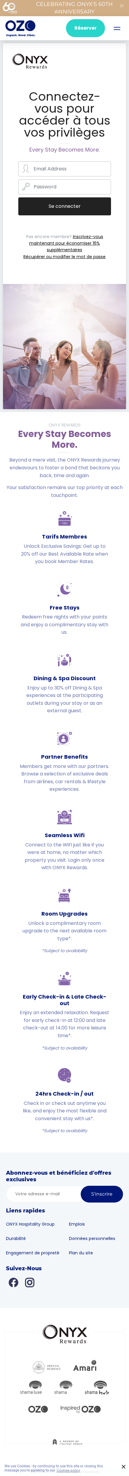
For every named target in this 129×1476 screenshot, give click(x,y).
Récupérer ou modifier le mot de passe (64, 257)
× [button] (123, 1466)
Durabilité (16, 1238)
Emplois (77, 1224)
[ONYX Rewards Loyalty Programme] (30, 68)
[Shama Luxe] (31, 1387)
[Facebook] (13, 1282)
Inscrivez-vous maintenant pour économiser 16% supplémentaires (66, 243)
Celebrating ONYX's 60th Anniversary (74, 8)
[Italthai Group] (67, 1446)
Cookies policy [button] (68, 1471)
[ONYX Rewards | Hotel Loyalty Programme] (64, 1331)
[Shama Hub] (97, 1387)
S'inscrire (101, 1194)
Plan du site (81, 1253)
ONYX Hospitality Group (30, 1224)
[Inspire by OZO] (80, 1408)
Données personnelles (92, 1238)
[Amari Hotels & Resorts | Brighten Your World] (85, 1366)
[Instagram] (29, 1282)
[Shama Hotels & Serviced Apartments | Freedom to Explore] (63, 1387)
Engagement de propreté (32, 1253)
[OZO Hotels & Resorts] (20, 28)
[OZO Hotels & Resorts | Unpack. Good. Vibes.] (38, 1408)
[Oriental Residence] (46, 1366)
